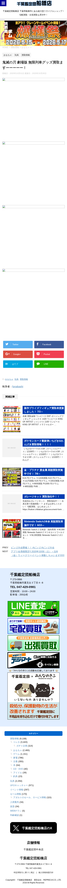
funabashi (17, 386)
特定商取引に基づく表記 (24, 872)
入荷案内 (14, 802)
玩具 (16, 379)
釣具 (15, 776)
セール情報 (15, 794)
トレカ (16, 742)
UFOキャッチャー (19, 785)
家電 (15, 757)
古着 (15, 761)
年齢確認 (14, 815)
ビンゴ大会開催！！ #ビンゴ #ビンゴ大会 (32, 547)
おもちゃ (9, 379)
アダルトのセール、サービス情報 (29, 797)
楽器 (12, 806)
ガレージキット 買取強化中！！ (42, 496)
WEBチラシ (16, 811)
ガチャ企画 (21, 745)
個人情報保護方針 (45, 872)
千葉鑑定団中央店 (33, 849)
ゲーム (16, 754)
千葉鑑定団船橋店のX (37, 828)
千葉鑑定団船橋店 (33, 858)
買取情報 (24, 379)
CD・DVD (18, 769)
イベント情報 (16, 789)
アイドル (17, 772)
